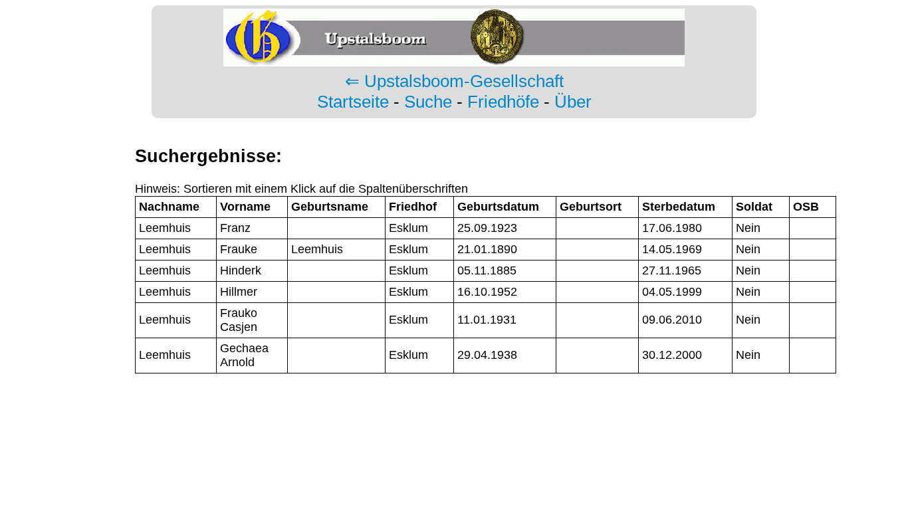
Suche (428, 102)
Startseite (353, 102)
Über (573, 102)
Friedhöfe (503, 102)
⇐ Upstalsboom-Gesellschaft (454, 81)
